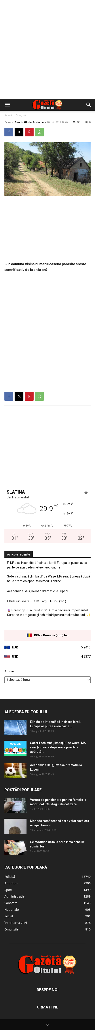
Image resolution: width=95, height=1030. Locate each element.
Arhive (9, 671)
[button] (7, 105)
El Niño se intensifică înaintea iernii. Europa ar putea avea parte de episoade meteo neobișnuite (47, 565)
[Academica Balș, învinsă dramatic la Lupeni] (15, 770)
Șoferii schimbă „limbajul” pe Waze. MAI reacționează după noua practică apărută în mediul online (48, 579)
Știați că (21, 115)
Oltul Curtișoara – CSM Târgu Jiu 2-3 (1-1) (36, 601)
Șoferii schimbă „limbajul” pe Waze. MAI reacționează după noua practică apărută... (58, 747)
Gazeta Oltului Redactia (29, 122)
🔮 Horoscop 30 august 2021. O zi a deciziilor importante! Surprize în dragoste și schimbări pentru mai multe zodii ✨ (49, 612)
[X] (19, 132)
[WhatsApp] (39, 132)
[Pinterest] (29, 132)
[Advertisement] (47, 49)
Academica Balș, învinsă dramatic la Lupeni (37, 591)
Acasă (8, 115)
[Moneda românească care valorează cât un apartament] (15, 826)
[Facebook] (8, 132)
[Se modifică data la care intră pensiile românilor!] (15, 847)
